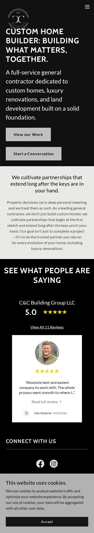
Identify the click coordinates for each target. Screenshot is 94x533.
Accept (47, 522)
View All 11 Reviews (47, 327)
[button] (87, 7)
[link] (18, 7)
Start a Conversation (33, 153)
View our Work (28, 134)
